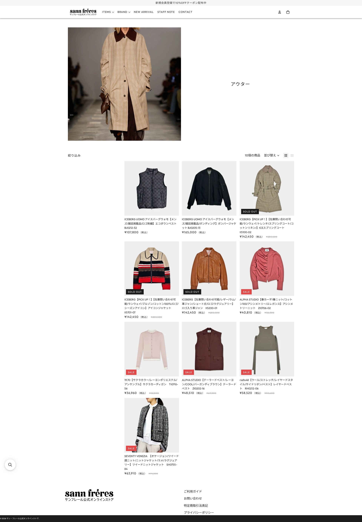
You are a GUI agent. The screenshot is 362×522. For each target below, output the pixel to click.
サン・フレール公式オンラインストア (23, 518)
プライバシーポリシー (199, 512)
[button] (271, 155)
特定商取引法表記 (196, 505)
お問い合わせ (193, 498)
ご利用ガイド (193, 491)
